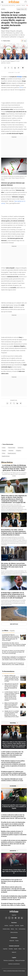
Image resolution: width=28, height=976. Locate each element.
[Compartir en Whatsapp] (5, 67)
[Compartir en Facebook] (8, 67)
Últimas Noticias (14, 932)
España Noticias (5, 456)
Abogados (18, 450)
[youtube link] (15, 918)
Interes (3, 447)
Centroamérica (22, 929)
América (6, 925)
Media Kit (14, 952)
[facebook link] (6, 918)
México (12, 929)
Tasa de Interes (11, 447)
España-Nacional (12, 453)
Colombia (17, 925)
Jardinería (15, 5)
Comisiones (20, 447)
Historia (20, 5)
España (3, 9)
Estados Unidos (6, 929)
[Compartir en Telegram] (18, 67)
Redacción (11, 940)
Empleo (17, 940)
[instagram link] (12, 918)
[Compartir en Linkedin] (15, 67)
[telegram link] (19, 918)
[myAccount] (25, 2)
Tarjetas (4, 450)
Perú (16, 929)
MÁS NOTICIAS (14, 624)
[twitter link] (9, 918)
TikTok (21, 87)
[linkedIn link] (22, 918)
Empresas (11, 450)
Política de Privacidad (20, 960)
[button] (2, 2)
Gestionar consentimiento (14, 963)
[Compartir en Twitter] (11, 67)
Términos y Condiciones (8, 960)
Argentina (11, 925)
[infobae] (14, 2)
